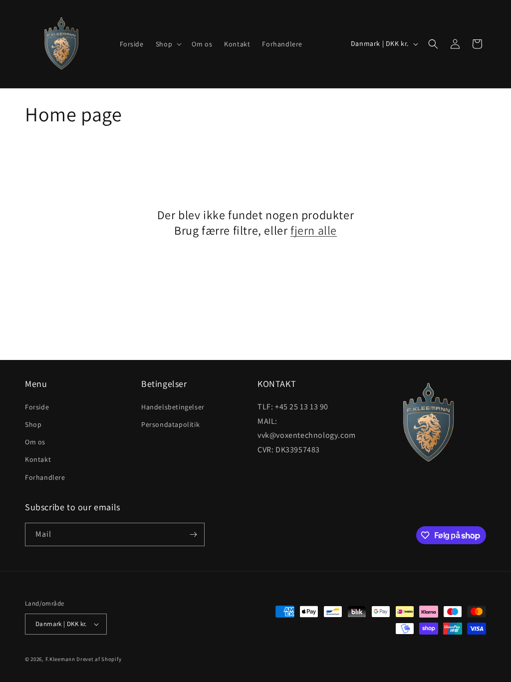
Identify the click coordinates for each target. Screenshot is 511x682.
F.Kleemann (60, 659)
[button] (168, 43)
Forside (37, 406)
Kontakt (38, 459)
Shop (33, 424)
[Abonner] (193, 534)
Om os (35, 441)
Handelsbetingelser (173, 406)
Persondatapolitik (170, 424)
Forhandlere (45, 477)
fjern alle (313, 230)
